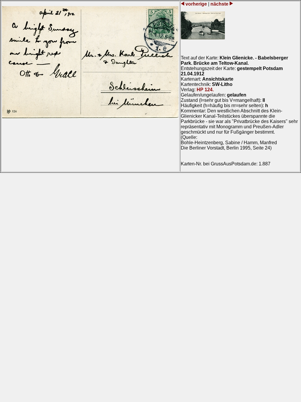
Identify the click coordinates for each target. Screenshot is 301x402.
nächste (219, 3)
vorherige (196, 3)
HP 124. (205, 89)
